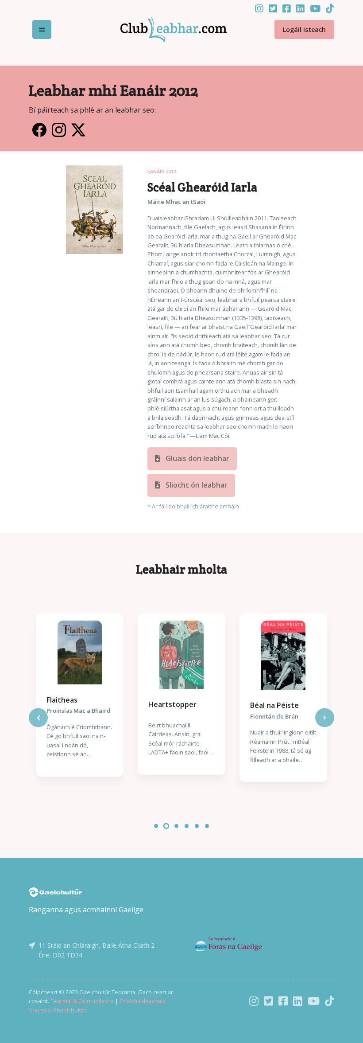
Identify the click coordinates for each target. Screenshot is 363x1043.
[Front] (162, 29)
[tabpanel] (80, 695)
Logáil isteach (304, 29)
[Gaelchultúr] (55, 891)
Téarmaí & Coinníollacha (82, 1001)
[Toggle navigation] (41, 29)
